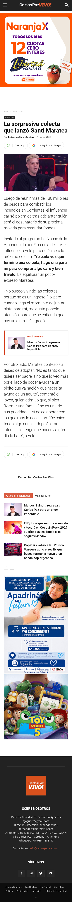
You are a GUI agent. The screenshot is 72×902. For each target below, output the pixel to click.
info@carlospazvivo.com (44, 848)
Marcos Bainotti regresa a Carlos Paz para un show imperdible (43, 346)
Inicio (6, 111)
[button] (67, 5)
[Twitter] (41, 873)
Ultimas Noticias (13, 887)
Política (9, 891)
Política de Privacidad (55, 891)
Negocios (36, 891)
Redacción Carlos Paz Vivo (21, 136)
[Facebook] (21, 873)
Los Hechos (31, 887)
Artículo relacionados (18, 495)
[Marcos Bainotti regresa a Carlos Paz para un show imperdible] (13, 509)
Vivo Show (18, 111)
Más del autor (43, 495)
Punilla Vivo (22, 891)
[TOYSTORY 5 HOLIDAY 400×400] (36, 738)
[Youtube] (50, 873)
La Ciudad (45, 887)
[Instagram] (31, 873)
